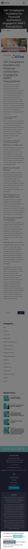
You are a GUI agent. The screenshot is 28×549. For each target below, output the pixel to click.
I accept (17, 536)
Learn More (9, 542)
